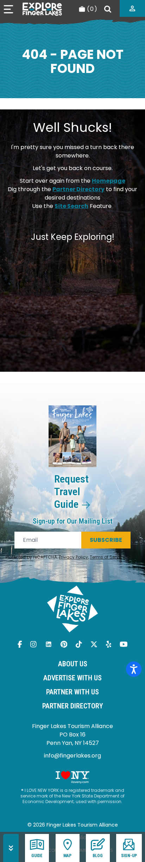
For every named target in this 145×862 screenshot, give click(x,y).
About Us (72, 664)
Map (67, 855)
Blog (98, 855)
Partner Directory (78, 189)
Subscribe (106, 540)
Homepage (108, 181)
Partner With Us (72, 692)
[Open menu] (8, 9)
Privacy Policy (73, 557)
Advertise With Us (72, 678)
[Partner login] (132, 8)
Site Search (71, 206)
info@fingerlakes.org (72, 756)
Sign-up (129, 855)
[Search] (107, 9)
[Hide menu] (11, 848)
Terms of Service (107, 557)
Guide (37, 855)
